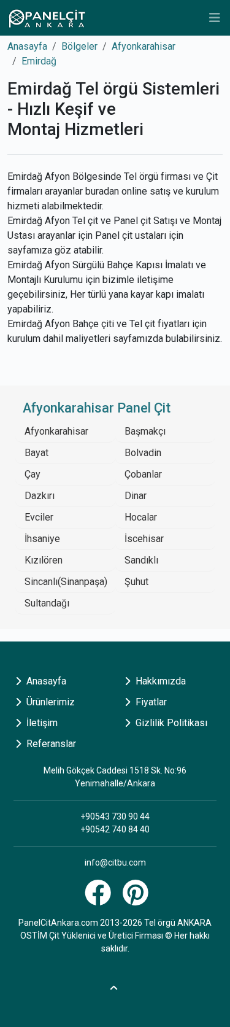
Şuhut (136, 581)
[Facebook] (99, 899)
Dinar (136, 496)
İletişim (41, 723)
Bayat (36, 453)
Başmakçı (145, 431)
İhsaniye (42, 539)
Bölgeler (79, 46)
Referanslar (50, 744)
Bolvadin (143, 453)
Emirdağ (38, 61)
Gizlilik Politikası (170, 723)
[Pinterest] (137, 899)
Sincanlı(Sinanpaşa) (66, 581)
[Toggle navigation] (215, 17)
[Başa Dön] (115, 986)
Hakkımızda (159, 681)
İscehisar (144, 539)
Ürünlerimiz (49, 702)
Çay (32, 474)
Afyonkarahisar (143, 46)
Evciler (39, 517)
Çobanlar (143, 474)
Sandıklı (141, 560)
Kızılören (44, 560)
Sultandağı (47, 603)
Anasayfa (27, 46)
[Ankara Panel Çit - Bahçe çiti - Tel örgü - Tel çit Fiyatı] (46, 18)
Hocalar (141, 517)
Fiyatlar (150, 702)
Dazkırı (40, 496)
